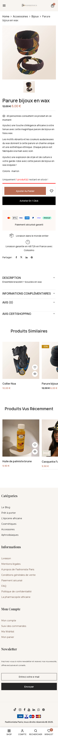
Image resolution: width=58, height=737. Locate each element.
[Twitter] (21, 257)
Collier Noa (9, 383)
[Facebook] (16, 257)
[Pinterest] (32, 257)
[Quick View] (35, 374)
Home (5, 16)
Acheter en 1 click (29, 200)
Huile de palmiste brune (17, 461)
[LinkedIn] (27, 257)
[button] (52, 5)
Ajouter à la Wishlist (52, 191)
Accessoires (20, 16)
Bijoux (35, 16)
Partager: (7, 257)
